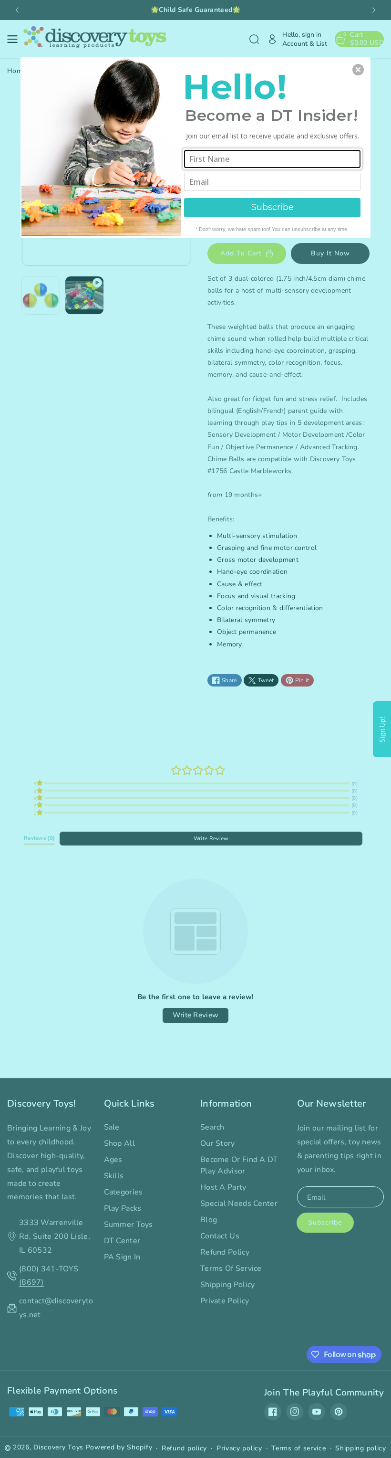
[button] (358, 69)
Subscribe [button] (272, 207)
